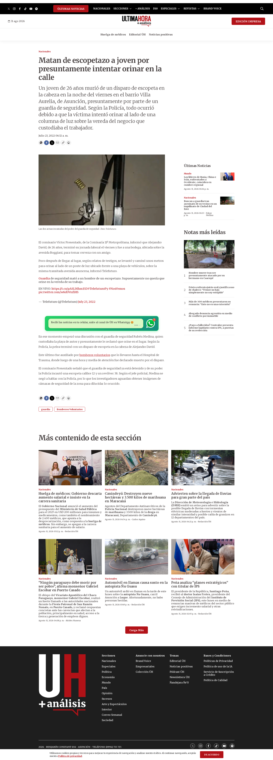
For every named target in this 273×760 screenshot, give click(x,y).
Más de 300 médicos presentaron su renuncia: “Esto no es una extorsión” (210, 303)
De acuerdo (211, 754)
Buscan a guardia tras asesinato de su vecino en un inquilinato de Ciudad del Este (200, 205)
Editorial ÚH (137, 34)
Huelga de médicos (113, 34)
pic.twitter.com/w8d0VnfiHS (59, 292)
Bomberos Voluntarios (70, 409)
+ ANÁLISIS (142, 8)
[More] (130, 9)
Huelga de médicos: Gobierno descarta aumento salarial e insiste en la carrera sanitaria (70, 497)
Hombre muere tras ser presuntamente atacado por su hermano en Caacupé (207, 275)
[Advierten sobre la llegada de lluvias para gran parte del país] (202, 467)
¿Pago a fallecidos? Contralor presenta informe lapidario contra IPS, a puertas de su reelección (211, 328)
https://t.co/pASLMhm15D (70, 288)
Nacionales (45, 51)
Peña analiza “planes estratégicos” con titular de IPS (199, 584)
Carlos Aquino (138, 519)
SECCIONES (120, 8)
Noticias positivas (161, 34)
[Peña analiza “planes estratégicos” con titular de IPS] (202, 556)
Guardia (44, 278)
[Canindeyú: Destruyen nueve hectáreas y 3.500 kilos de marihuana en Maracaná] (136, 467)
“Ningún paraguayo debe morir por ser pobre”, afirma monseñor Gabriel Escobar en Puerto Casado (68, 586)
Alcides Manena (73, 620)
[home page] (136, 21)
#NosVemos (117, 288)
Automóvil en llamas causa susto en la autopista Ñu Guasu (136, 584)
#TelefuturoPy (98, 288)
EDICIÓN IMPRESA (248, 21)
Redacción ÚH (71, 531)
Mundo (187, 173)
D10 (155, 8)
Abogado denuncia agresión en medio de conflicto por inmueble (210, 315)
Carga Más (136, 630)
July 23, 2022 (86, 302)
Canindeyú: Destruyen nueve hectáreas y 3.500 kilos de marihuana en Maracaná (135, 497)
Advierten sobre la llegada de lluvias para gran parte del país (201, 495)
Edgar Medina (209, 214)
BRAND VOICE (212, 8)
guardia (45, 409)
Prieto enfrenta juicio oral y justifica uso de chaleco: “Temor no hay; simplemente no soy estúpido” (211, 290)
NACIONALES (101, 8)
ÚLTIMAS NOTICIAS (70, 8)
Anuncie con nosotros (150, 655)
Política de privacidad (70, 756)
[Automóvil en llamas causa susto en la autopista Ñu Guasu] (136, 556)
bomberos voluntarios (94, 355)
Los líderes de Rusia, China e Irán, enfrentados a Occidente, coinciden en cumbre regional (200, 181)
